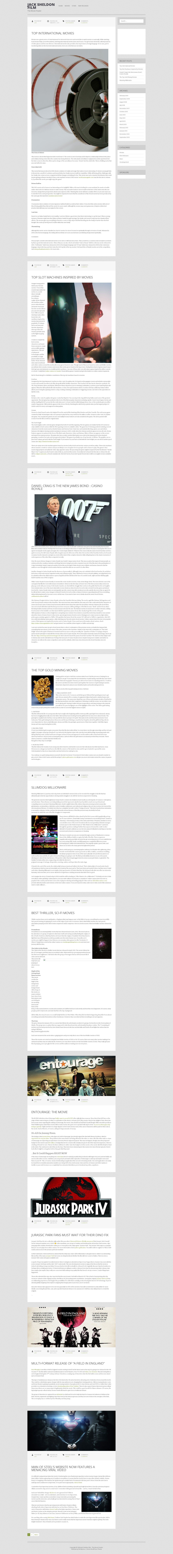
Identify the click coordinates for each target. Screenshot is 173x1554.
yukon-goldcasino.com (69, 757)
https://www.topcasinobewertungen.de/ (48, 635)
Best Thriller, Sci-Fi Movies (52, 913)
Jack (35, 22)
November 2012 (124, 134)
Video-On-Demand (91, 1371)
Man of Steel (78, 1482)
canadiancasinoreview (55, 196)
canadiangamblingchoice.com (72, 942)
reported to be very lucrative (40, 1138)
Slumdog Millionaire (48, 787)
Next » (36, 1535)
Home (60, 6)
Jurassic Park (50, 1256)
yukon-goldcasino (80, 1247)
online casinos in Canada (53, 371)
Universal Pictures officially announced (82, 1241)
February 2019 (124, 95)
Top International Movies (52, 33)
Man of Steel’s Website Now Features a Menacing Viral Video (63, 1468)
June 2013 (122, 115)
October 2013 (124, 111)
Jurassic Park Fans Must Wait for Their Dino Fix (69, 1235)
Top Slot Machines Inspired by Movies (62, 277)
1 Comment (84, 902)
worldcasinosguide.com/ (86, 177)
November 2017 (125, 108)
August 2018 (123, 102)
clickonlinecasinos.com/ (99, 880)
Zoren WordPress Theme (94, 1549)
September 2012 (125, 137)
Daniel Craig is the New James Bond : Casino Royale (67, 487)
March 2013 (123, 124)
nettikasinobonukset (37, 596)
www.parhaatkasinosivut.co (42, 249)
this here (52, 1492)
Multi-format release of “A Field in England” (68, 1363)
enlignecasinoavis (41, 454)
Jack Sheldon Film (41, 6)
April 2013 (123, 121)
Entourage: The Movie (49, 1112)
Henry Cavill (53, 1509)
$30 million (51, 1142)
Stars (74, 6)
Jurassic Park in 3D (102, 1278)
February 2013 (124, 127)
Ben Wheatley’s (36, 1369)
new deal (60, 1156)
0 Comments (84, 22)
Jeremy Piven (46, 1136)
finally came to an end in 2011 (64, 1118)
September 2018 (125, 99)
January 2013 (123, 131)
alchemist (60, 1394)
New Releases (83, 6)
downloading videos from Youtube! (68, 1386)
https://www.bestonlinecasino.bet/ (49, 441)
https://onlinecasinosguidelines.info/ (42, 623)
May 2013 (122, 118)
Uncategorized (69, 22)
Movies (67, 6)
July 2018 (122, 105)
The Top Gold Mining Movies (54, 670)
